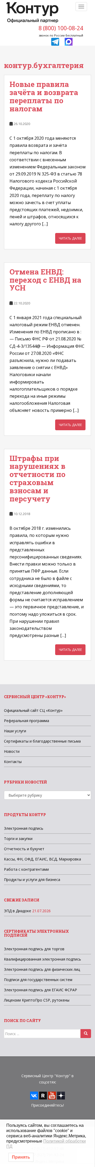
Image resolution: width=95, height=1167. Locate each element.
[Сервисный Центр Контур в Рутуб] (43, 1094)
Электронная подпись (23, 828)
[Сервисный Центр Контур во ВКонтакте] (34, 1094)
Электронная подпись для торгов (34, 948)
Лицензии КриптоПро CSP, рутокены (36, 1000)
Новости (12, 751)
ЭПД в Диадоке (17, 910)
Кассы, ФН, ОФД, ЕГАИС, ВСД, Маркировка (42, 859)
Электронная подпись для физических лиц (42, 969)
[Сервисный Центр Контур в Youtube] (52, 1094)
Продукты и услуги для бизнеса (32, 879)
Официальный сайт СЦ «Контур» (33, 710)
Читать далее (70, 238)
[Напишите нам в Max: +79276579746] (69, 41)
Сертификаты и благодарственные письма (42, 741)
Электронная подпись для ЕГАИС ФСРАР (40, 989)
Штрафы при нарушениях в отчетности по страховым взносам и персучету (37, 478)
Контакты (13, 761)
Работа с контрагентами (26, 869)
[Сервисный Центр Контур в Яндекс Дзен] (61, 1094)
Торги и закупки (18, 838)
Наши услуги (15, 730)
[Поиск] (85, 1033)
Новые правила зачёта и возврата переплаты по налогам (44, 96)
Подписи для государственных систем (38, 979)
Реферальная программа (26, 720)
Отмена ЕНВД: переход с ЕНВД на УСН (45, 280)
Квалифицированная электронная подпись (42, 959)
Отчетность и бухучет (24, 848)
